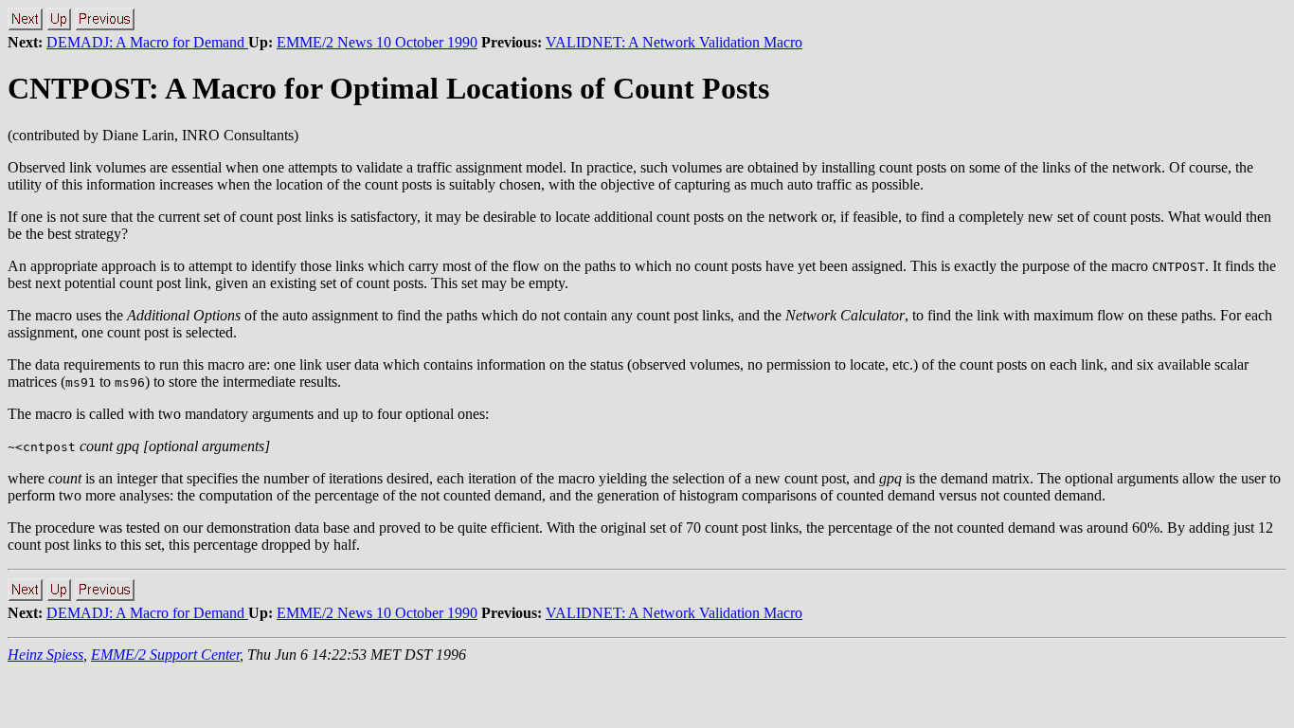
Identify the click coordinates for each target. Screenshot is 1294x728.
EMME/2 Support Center (165, 654)
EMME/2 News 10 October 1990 (377, 42)
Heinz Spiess (45, 654)
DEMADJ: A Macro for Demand (147, 42)
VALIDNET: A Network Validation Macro (674, 42)
